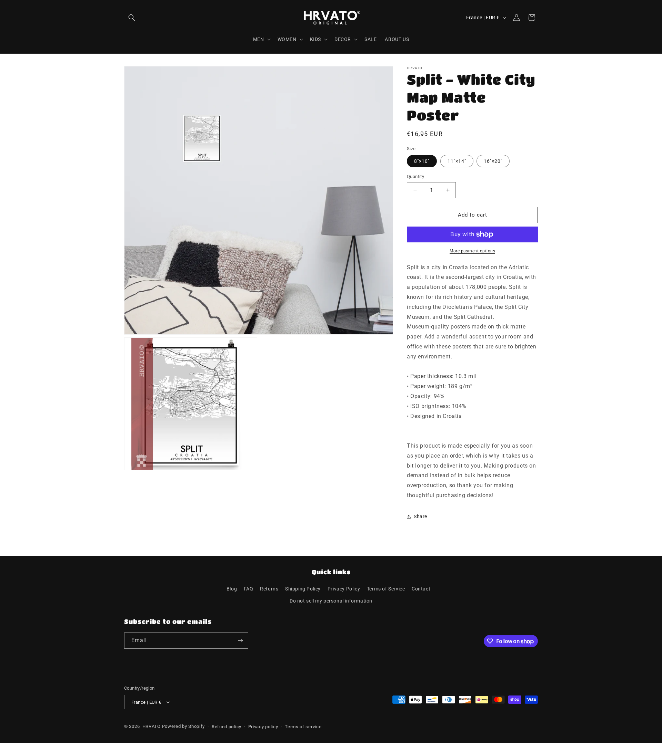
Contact (421, 589)
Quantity (415, 176)
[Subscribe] (240, 640)
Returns (269, 589)
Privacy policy (263, 726)
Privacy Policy (344, 589)
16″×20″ (493, 161)
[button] (131, 17)
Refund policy (226, 726)
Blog (232, 589)
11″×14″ (457, 161)
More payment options (472, 251)
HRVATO (151, 726)
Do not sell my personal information (331, 601)
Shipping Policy (303, 589)
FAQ (248, 589)
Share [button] (420, 516)
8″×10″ (422, 161)
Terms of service (303, 726)
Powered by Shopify (183, 726)
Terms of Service (386, 589)
